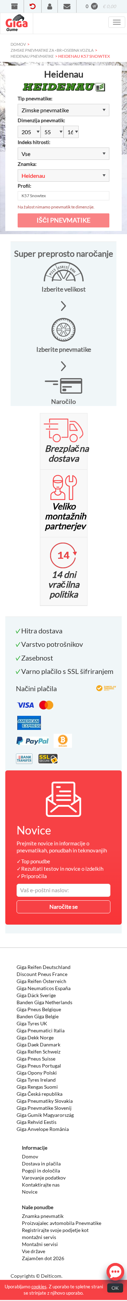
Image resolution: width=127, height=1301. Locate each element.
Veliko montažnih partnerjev (65, 516)
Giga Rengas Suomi (37, 1087)
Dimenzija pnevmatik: (41, 120)
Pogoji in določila (41, 1171)
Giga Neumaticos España (44, 988)
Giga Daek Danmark (38, 1044)
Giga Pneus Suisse (36, 1059)
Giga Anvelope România (43, 1129)
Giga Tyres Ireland (36, 1080)
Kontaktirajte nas (41, 1185)
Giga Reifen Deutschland (44, 967)
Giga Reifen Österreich (41, 981)
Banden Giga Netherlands (44, 1002)
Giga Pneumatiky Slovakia (45, 1101)
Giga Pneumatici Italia (41, 1030)
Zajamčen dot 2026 (43, 1258)
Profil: (24, 186)
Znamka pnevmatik (43, 1216)
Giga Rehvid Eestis (36, 1122)
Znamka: (27, 164)
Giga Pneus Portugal (39, 1066)
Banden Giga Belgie (38, 1016)
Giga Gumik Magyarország (45, 1115)
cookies (39, 1286)
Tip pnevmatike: (35, 98)
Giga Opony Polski (37, 1073)
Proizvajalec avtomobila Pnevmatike (61, 1223)
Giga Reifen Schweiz (38, 1052)
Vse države (33, 1251)
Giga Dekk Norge (35, 1037)
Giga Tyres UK (32, 1023)
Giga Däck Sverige (36, 995)
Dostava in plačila (41, 1163)
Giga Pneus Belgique (39, 1009)
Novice (29, 1192)
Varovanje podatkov (44, 1178)
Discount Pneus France (42, 974)
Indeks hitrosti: (34, 142)
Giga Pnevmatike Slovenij (44, 1108)
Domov (30, 1156)
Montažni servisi (40, 1244)
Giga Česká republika (39, 1094)
